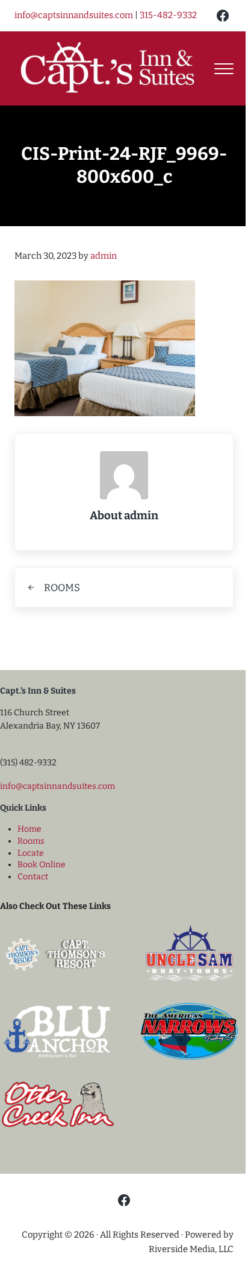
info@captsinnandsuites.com (73, 15)
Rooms (31, 841)
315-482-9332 (168, 15)
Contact (32, 877)
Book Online (41, 864)
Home (29, 829)
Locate (30, 853)
